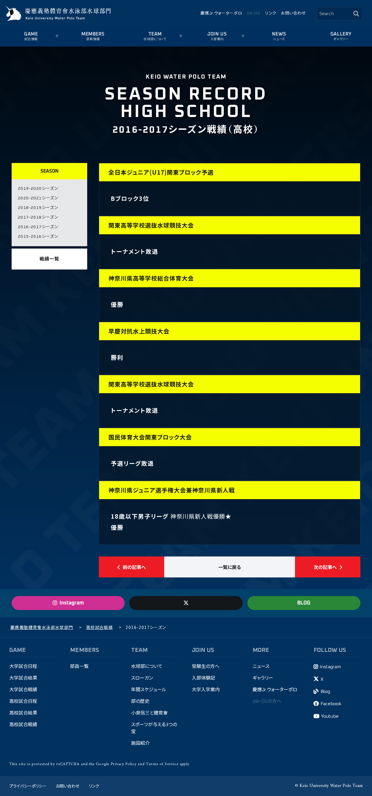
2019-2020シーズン (38, 189)
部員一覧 (79, 666)
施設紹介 (140, 743)
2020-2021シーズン (38, 198)
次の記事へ (325, 566)
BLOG (303, 603)
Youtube (330, 716)
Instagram (330, 666)
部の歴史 (140, 701)
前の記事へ (134, 566)
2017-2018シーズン (38, 217)
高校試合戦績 (23, 724)
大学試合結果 (23, 678)
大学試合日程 (23, 666)
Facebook (331, 703)
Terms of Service (162, 764)
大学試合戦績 (23, 689)
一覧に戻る (229, 566)
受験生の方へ (205, 666)
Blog (325, 691)
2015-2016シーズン (38, 237)
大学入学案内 (206, 689)
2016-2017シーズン (38, 227)
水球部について (146, 666)
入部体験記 (203, 678)
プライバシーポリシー (27, 786)
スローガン (142, 678)
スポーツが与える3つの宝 (154, 728)
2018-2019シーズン (38, 208)
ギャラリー (340, 39)
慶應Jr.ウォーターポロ (221, 13)
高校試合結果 (23, 713)
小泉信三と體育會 (149, 713)
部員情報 (93, 39)
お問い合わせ (293, 13)
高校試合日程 (23, 701)
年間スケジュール (148, 689)
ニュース (279, 39)
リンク (270, 13)
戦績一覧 (49, 259)
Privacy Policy (124, 764)
